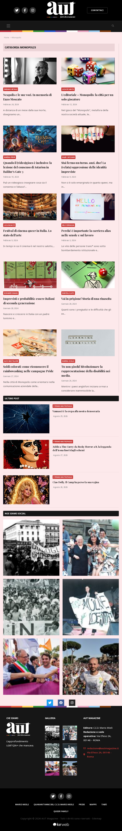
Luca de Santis (68, 89)
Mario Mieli (22, 804)
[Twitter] (17, 10)
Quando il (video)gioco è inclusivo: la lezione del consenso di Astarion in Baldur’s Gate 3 (27, 167)
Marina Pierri (9, 157)
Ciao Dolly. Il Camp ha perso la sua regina (76, 482)
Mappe (93, 804)
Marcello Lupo (68, 293)
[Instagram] (33, 10)
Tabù (104, 804)
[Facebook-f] (25, 10)
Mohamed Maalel (11, 293)
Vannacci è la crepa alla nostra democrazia (76, 411)
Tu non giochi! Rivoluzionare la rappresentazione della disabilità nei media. (85, 371)
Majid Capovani (68, 157)
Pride (82, 804)
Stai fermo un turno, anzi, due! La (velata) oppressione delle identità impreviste (84, 167)
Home (6, 37)
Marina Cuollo (68, 361)
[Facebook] (61, 703)
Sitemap (97, 818)
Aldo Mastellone (11, 361)
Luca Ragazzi (9, 225)
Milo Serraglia (68, 225)
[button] (97, 10)
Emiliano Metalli (10, 89)
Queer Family (61, 811)
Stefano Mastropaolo (62, 406)
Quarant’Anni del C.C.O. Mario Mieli (54, 804)
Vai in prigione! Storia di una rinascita (86, 299)
